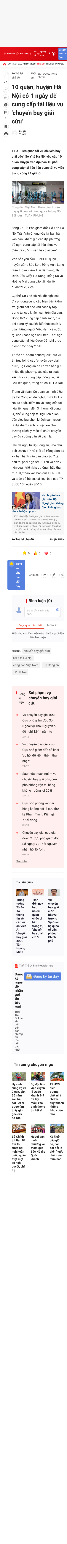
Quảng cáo (43, 54)
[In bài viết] (6, 134)
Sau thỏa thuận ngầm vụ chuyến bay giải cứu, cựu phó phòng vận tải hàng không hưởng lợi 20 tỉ (39, 782)
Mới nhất (12, 64)
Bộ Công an (51, 665)
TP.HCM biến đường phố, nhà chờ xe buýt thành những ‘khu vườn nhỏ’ (57, 1099)
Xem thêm (21, 861)
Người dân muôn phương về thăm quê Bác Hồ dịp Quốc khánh (38, 1148)
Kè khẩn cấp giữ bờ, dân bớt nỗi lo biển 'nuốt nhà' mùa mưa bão (56, 1148)
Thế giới (50, 64)
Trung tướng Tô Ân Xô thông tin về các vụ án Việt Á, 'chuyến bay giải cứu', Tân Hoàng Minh (21, 926)
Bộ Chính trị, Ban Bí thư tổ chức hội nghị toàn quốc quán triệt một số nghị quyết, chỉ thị (19, 1153)
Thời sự (40, 64)
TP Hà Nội (20, 672)
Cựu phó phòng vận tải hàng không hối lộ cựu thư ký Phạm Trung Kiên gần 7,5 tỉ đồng (40, 811)
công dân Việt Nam (26, 665)
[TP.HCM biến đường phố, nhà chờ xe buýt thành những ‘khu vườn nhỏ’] (57, 1076)
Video (33, 64)
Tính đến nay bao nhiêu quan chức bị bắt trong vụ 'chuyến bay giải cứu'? (37, 918)
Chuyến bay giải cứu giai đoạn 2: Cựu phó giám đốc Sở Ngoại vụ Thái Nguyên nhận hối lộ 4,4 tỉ (40, 841)
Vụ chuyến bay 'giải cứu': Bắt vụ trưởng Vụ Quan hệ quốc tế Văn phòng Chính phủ (54, 920)
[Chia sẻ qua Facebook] (44, 575)
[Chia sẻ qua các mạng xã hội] (62, 575)
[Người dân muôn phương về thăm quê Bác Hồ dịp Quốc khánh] (38, 1128)
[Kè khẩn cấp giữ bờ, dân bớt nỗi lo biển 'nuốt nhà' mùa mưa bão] (57, 1128)
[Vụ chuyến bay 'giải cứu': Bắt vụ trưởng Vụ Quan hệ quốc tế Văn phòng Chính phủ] (54, 892)
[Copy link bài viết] (53, 575)
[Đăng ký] (42, 976)
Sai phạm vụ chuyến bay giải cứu (42, 698)
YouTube (24, 53)
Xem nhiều (23, 64)
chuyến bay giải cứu (37, 651)
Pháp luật (60, 64)
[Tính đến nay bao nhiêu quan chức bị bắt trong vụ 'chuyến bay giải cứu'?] (38, 892)
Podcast (11, 53)
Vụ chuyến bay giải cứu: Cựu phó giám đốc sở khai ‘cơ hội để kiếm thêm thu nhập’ (40, 753)
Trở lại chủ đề (17, 75)
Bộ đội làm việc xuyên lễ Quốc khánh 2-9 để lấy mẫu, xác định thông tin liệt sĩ (38, 1097)
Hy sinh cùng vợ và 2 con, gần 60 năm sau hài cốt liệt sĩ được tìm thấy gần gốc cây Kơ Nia (19, 1101)
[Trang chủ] (4, 64)
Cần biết (34, 54)
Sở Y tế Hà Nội (22, 658)
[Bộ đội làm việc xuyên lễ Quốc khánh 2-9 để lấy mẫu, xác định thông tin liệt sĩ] (38, 1076)
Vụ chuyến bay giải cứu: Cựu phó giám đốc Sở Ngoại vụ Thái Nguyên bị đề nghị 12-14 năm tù (39, 723)
